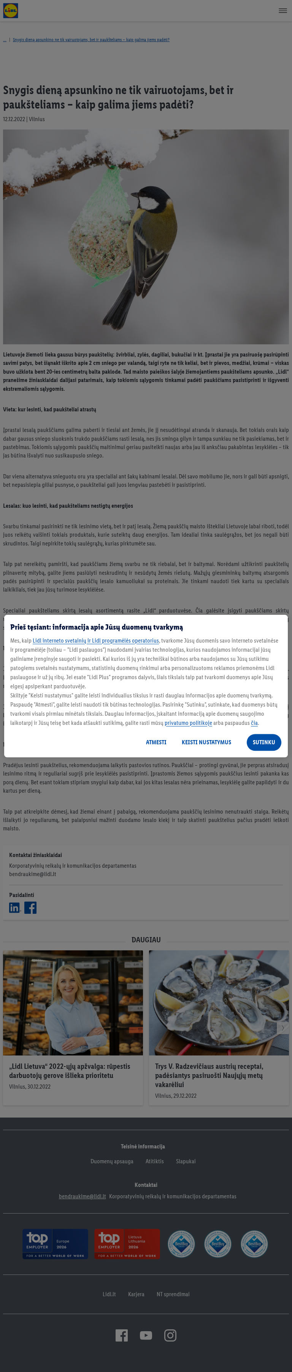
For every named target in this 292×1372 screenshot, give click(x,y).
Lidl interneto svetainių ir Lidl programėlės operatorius (96, 640)
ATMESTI (156, 742)
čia (254, 722)
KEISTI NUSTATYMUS (206, 742)
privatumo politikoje (188, 722)
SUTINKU (264, 742)
